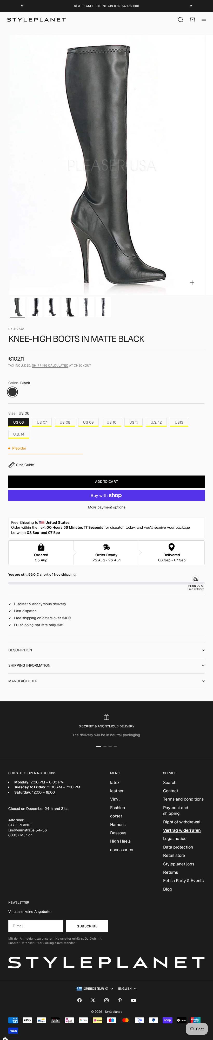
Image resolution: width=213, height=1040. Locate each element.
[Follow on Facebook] (79, 1000)
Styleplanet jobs (178, 864)
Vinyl (114, 799)
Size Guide (25, 465)
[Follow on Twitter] (93, 1000)
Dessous (118, 833)
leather (117, 791)
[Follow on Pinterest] (120, 1000)
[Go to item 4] (69, 307)
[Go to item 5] (86, 307)
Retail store (174, 855)
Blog (167, 889)
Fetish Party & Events (183, 880)
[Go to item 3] (51, 307)
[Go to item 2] (34, 307)
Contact (170, 791)
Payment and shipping (175, 810)
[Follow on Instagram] (106, 1000)
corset (116, 816)
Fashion (117, 807)
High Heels (120, 841)
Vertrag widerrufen (182, 830)
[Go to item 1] (17, 307)
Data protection (178, 847)
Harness (117, 824)
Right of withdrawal (181, 822)
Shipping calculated (50, 365)
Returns (170, 872)
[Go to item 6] (103, 307)
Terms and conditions (183, 799)
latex (114, 782)
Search (169, 782)
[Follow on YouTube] (133, 1000)
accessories (121, 849)
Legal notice (175, 838)
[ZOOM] (192, 282)
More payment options (106, 507)
